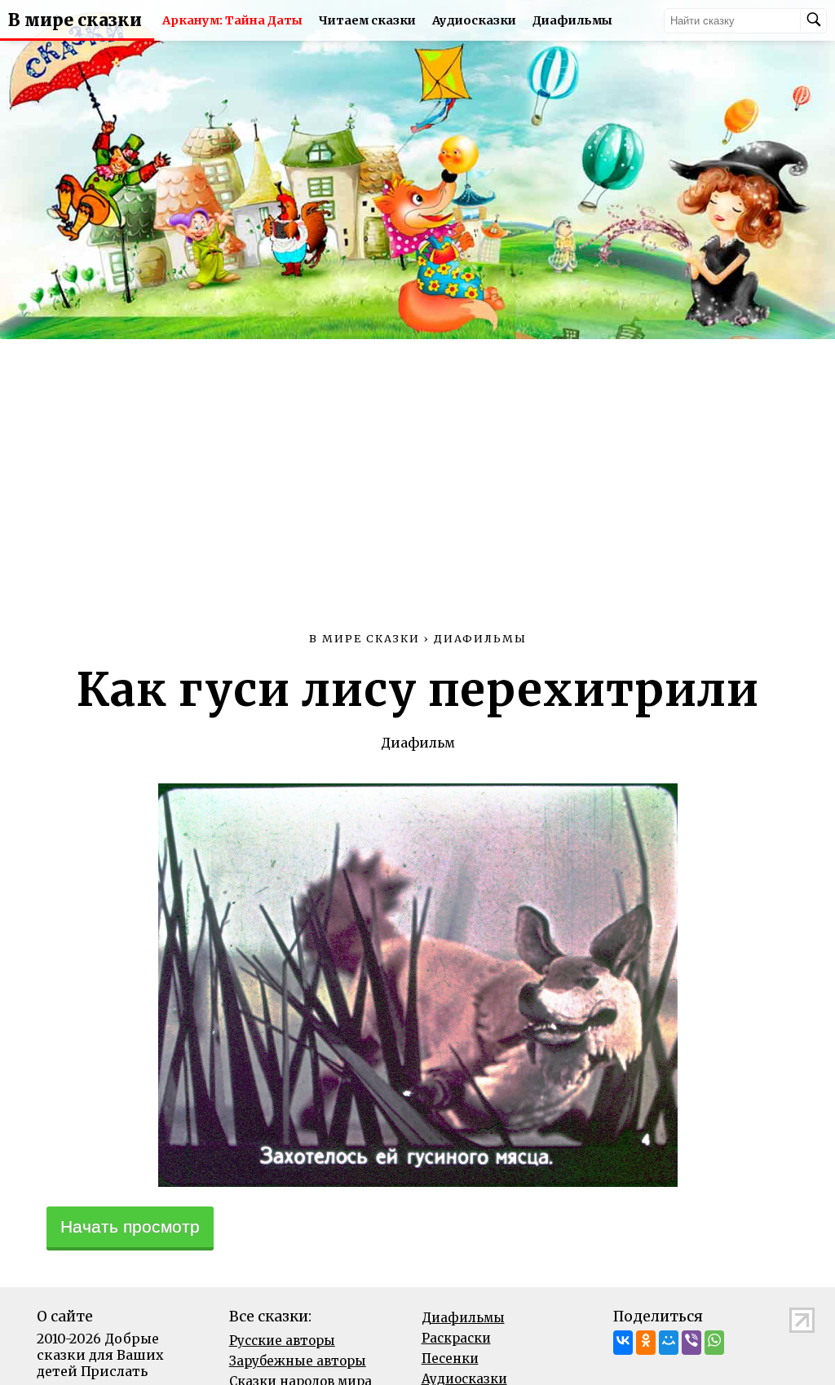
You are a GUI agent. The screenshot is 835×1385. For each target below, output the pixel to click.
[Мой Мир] (668, 1342)
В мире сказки (75, 20)
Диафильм (418, 742)
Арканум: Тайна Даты (232, 20)
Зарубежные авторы (297, 1361)
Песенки (450, 1358)
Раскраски (456, 1338)
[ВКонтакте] (623, 1342)
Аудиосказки (474, 20)
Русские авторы (282, 1340)
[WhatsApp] (714, 1342)
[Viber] (691, 1342)
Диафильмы (572, 20)
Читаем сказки (367, 20)
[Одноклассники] (646, 1342)
